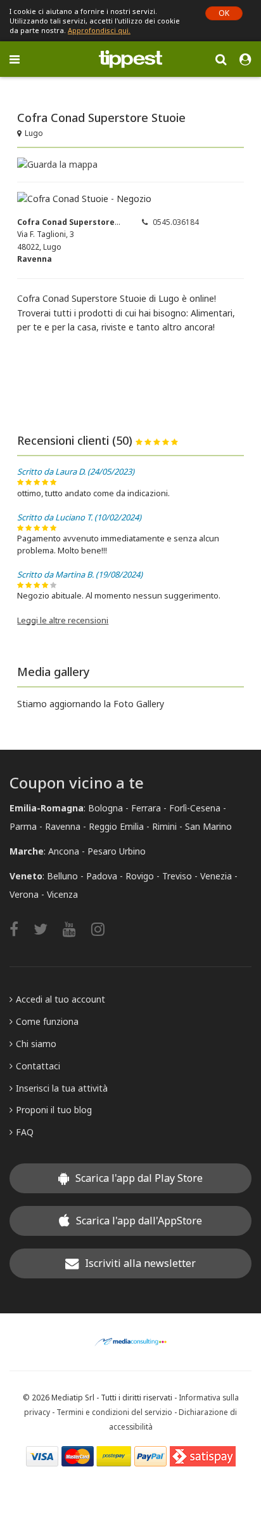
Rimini (164, 826)
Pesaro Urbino (116, 851)
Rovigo (139, 876)
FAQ (25, 1132)
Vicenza (62, 894)
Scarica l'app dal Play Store (139, 1178)
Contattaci (38, 1066)
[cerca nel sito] (220, 59)
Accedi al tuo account (60, 999)
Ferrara (146, 808)
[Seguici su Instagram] (104, 928)
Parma (23, 826)
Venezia (216, 876)
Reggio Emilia (116, 826)
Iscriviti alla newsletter (140, 1263)
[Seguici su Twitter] (47, 928)
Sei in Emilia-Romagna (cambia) (71, 86)
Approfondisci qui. (99, 30)
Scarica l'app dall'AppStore (139, 1221)
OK (224, 13)
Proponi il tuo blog (54, 1110)
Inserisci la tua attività (62, 1088)
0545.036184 (176, 222)
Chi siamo (36, 1044)
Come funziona (47, 1021)
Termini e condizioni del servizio (114, 1412)
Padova (101, 876)
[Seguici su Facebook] (20, 928)
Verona (24, 894)
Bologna (105, 808)
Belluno (62, 876)
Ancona (63, 851)
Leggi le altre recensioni (62, 620)
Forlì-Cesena (194, 808)
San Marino (208, 826)
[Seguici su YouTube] (76, 928)
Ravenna (62, 826)
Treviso (177, 876)
